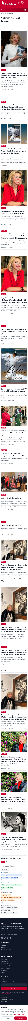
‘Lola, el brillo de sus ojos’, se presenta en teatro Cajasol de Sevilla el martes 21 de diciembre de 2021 (13, 759)
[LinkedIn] (10, 938)
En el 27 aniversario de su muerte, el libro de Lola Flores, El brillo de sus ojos (14, 432)
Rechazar (7, 1018)
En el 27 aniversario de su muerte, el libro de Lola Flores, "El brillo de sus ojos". (14, 331)
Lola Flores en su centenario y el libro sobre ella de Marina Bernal (12, 212)
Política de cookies (19, 1014)
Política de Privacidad (6, 963)
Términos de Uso (5, 968)
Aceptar (21, 1018)
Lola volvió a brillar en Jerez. (11, 525)
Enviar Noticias (5, 1001)
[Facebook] (2, 938)
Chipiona (3, 945)
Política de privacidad (5, 993)
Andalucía (3, 947)
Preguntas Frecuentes (7, 999)
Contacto (3, 972)
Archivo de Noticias (6, 949)
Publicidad (4, 997)
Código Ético (4, 961)
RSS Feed (3, 952)
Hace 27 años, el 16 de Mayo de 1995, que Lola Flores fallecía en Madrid (14, 390)
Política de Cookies (6, 966)
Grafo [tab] (7, 862)
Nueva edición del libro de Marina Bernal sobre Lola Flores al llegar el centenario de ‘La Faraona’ (13, 150)
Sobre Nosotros (5, 959)
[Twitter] (5, 938)
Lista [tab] (3, 862)
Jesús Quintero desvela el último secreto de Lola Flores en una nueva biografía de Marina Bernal (13, 839)
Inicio (2, 13)
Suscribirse (14, 988)
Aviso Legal (4, 970)
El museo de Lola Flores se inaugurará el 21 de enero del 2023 (13, 454)
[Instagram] (7, 938)
